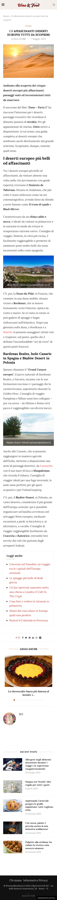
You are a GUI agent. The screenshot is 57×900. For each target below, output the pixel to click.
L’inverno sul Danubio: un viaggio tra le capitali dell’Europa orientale (29, 568)
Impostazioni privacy (46, 898)
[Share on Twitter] (26, 637)
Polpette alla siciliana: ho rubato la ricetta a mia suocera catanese (38, 845)
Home (6, 16)
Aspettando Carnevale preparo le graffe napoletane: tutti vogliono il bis (39, 805)
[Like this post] (19, 637)
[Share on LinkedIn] (33, 637)
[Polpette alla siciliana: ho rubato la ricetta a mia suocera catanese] (12, 847)
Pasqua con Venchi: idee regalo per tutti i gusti (38, 783)
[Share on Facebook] (22, 637)
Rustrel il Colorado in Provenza (28, 620)
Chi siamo (15, 880)
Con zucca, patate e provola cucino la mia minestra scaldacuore (36, 826)
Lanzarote (46, 466)
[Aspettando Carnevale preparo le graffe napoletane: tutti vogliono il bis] (12, 805)
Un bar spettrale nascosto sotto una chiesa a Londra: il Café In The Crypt (29, 592)
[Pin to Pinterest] (30, 637)
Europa (28, 26)
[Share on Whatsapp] (37, 637)
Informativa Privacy (35, 880)
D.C (24, 38)
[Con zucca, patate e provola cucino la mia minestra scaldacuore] (12, 828)
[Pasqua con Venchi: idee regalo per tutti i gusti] (12, 786)
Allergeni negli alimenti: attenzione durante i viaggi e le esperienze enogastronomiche (38, 764)
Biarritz (8, 332)
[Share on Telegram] (40, 637)
